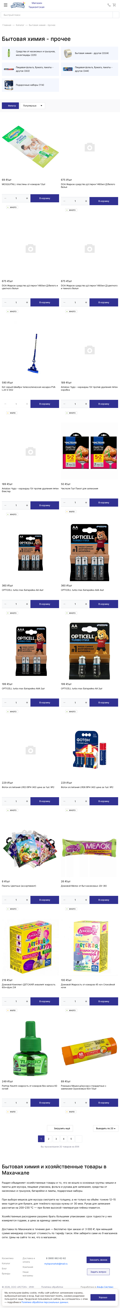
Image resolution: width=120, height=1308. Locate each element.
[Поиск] (116, 15)
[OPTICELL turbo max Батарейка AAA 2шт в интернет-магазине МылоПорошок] (30, 651)
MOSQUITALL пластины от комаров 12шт (23, 184)
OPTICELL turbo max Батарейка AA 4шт (22, 590)
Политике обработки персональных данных (44, 1302)
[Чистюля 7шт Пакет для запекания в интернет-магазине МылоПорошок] (89, 451)
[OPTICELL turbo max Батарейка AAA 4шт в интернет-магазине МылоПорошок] (89, 552)
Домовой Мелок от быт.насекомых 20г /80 (84, 885)
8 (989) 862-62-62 (56, 1258)
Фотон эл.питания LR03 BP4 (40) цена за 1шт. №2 (28, 787)
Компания (28, 1267)
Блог (4, 1268)
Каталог (6, 1263)
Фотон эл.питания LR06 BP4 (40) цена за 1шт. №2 (87, 787)
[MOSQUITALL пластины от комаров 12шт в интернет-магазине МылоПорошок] (30, 146)
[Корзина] (114, 5)
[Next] (78, 1138)
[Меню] (6, 5)
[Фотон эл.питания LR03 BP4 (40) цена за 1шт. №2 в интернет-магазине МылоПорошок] (30, 749)
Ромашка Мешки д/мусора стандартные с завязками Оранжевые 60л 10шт (83, 1087)
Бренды (6, 1273)
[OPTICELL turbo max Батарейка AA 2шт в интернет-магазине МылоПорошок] (89, 651)
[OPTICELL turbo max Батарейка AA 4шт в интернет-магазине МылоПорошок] (30, 552)
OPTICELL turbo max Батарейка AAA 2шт (23, 688)
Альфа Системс (105, 1287)
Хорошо (103, 1297)
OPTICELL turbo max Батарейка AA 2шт (81, 688)
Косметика (7, 1258)
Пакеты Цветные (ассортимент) (19, 885)
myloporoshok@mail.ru (56, 1263)
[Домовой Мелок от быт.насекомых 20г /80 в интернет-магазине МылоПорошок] (89, 848)
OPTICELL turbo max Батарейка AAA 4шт (82, 590)
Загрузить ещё (62, 1128)
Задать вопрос (98, 1271)
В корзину (44, 198)
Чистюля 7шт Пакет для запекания (79, 488)
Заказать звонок (98, 1259)
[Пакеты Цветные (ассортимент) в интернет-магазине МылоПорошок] (30, 848)
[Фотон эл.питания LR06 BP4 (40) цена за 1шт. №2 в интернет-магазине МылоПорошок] (89, 749)
